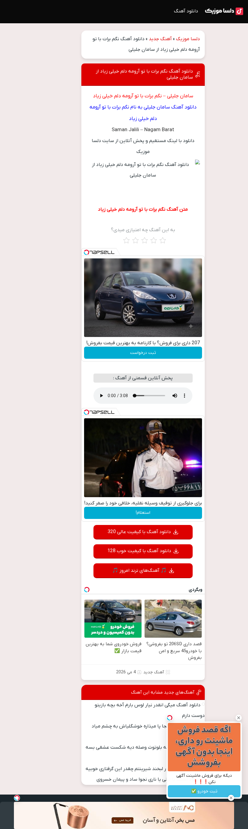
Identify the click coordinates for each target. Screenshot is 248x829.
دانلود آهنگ (186, 11)
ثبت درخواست (143, 353)
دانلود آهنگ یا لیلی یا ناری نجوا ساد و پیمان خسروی (148, 779)
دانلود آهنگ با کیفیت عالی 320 (139, 532)
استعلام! (143, 513)
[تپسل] (86, 252)
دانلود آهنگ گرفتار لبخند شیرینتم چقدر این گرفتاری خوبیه (143, 769)
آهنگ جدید (160, 39)
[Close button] (239, 718)
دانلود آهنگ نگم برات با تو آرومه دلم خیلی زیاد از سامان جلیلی (144, 74)
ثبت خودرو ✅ (204, 791)
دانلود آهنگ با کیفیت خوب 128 (139, 551)
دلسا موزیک (188, 39)
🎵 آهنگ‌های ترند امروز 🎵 (139, 571)
